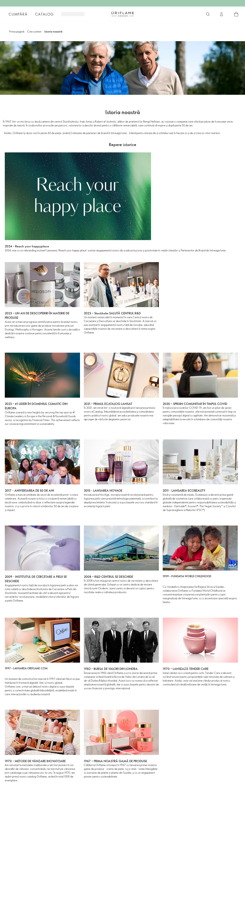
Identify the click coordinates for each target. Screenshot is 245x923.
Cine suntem (34, 31)
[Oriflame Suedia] (122, 14)
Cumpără (18, 14)
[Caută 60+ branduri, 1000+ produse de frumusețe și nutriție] (208, 14)
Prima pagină (16, 31)
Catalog (44, 14)
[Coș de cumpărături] (236, 14)
